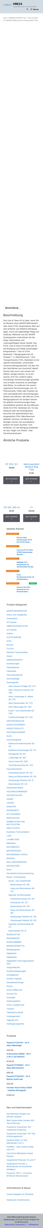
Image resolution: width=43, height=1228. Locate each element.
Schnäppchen (13, 975)
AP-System (12, 622)
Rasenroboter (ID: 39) (20, 885)
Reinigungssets (13, 949)
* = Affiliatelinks (32, 1224)
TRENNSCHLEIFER (15, 1012)
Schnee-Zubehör (14, 979)
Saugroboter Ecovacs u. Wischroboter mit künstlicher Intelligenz (19, 1166)
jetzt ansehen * (12, 480)
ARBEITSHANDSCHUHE (17, 626)
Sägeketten (12, 957)
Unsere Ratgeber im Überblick (20, 1194)
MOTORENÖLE (13, 847)
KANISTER (11, 806)
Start (5, 18)
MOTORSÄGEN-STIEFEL (17, 854)
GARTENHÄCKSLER (15, 721)
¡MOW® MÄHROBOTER (17, 611)
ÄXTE (9, 641)
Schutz (10, 986)
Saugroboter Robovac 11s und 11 (21, 1160)
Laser (9, 836)
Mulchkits (11, 858)
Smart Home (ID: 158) (18, 761)
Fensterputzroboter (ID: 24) (20, 773)
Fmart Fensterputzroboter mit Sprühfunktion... (25, 577)
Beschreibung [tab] (11, 308)
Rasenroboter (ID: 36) (20, 906)
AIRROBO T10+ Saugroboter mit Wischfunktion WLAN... (25, 564)
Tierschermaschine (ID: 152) (20, 765)
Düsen (9, 656)
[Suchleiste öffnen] (27, 9)
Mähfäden (11, 843)
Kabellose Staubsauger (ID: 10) (22, 750)
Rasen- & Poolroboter (16, 877)
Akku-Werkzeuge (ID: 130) (20, 707)
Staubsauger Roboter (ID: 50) (23, 920)
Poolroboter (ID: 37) (19, 902)
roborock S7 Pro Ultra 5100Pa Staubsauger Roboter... (25, 552)
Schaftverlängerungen (16, 971)
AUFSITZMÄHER (14, 637)
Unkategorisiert (13, 1016)
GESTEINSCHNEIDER (16, 732)
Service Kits (12, 994)
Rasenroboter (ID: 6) (17, 931)
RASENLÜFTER (13, 934)
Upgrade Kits (12, 1020)
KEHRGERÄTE (13, 810)
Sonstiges (11, 997)
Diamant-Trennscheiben (17, 652)
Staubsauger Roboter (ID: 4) (20, 780)
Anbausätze (12, 618)
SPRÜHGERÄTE (13, 1001)
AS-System (12, 630)
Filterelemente (13, 667)
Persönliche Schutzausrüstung (20, 873)
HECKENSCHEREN (15, 788)
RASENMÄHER (13, 938)
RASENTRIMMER (14, 942)
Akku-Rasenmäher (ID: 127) (20, 703)
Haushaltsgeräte (14, 740)
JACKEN (10, 803)
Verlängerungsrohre (15, 1024)
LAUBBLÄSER (13, 839)
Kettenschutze (13, 818)
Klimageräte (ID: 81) (17, 754)
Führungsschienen (15, 675)
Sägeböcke (12, 953)
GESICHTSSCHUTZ (15, 728)
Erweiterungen (13, 664)
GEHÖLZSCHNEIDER (16, 725)
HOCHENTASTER (14, 795)
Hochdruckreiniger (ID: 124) (20, 717)
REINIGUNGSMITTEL (17, 18)
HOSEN (10, 799)
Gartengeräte (13, 682)
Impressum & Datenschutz (18, 1200)
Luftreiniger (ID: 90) (17, 758)
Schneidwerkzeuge (15, 982)
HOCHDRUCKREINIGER (17, 791)
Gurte (9, 736)
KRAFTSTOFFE (13, 828)
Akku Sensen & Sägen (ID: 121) (22, 686)
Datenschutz (9, 1224)
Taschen (10, 1009)
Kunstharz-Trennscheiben (18, 832)
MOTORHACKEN (14, 851)
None (9, 869)
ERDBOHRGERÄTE (15, 660)
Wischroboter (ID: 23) (17, 784)
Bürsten (10, 645)
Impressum (20, 1224)
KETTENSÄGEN (13, 814)
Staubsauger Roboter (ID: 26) (23, 916)
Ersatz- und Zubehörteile (19, 881)
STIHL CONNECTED (15, 1005)
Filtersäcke (11, 671)
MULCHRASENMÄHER (17, 862)
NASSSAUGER (13, 866)
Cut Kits (10, 648)
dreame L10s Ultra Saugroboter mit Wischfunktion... (23, 589)
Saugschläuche (13, 967)
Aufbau (10, 633)
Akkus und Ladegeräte (17, 615)
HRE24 (17, 4)
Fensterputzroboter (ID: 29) (22, 899)
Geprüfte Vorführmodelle (19, 895)
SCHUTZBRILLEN (14, 990)
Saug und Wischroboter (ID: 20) (22, 776)
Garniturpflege (13, 679)
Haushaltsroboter (14, 769)
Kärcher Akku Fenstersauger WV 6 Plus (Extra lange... (24, 540)
